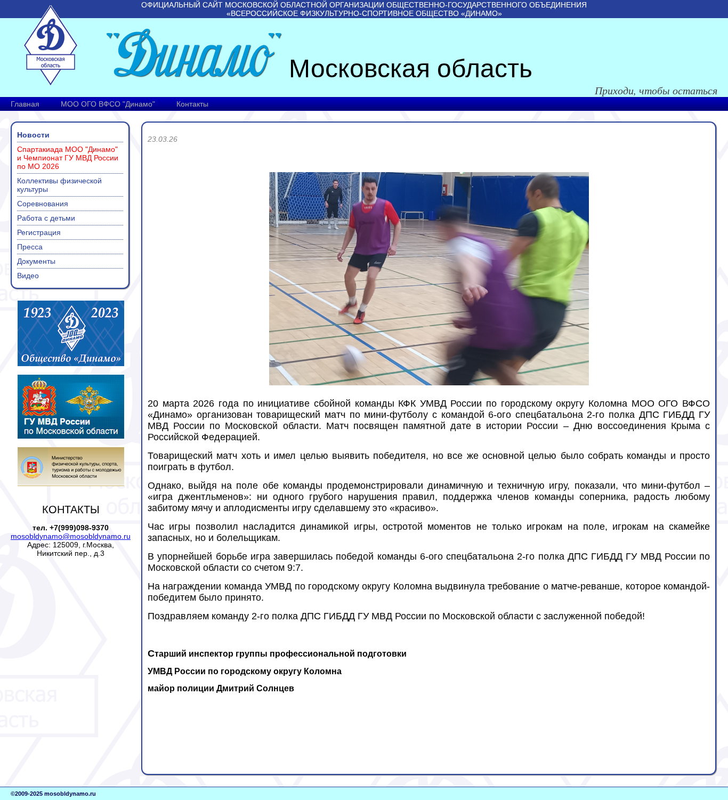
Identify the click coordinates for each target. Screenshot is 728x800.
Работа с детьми (46, 218)
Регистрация (39, 232)
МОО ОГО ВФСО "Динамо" (108, 104)
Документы (36, 261)
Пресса (30, 247)
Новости (33, 135)
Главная (25, 104)
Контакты (192, 104)
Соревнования (42, 203)
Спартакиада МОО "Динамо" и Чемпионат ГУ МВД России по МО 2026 (67, 158)
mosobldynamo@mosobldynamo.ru (71, 536)
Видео (28, 275)
